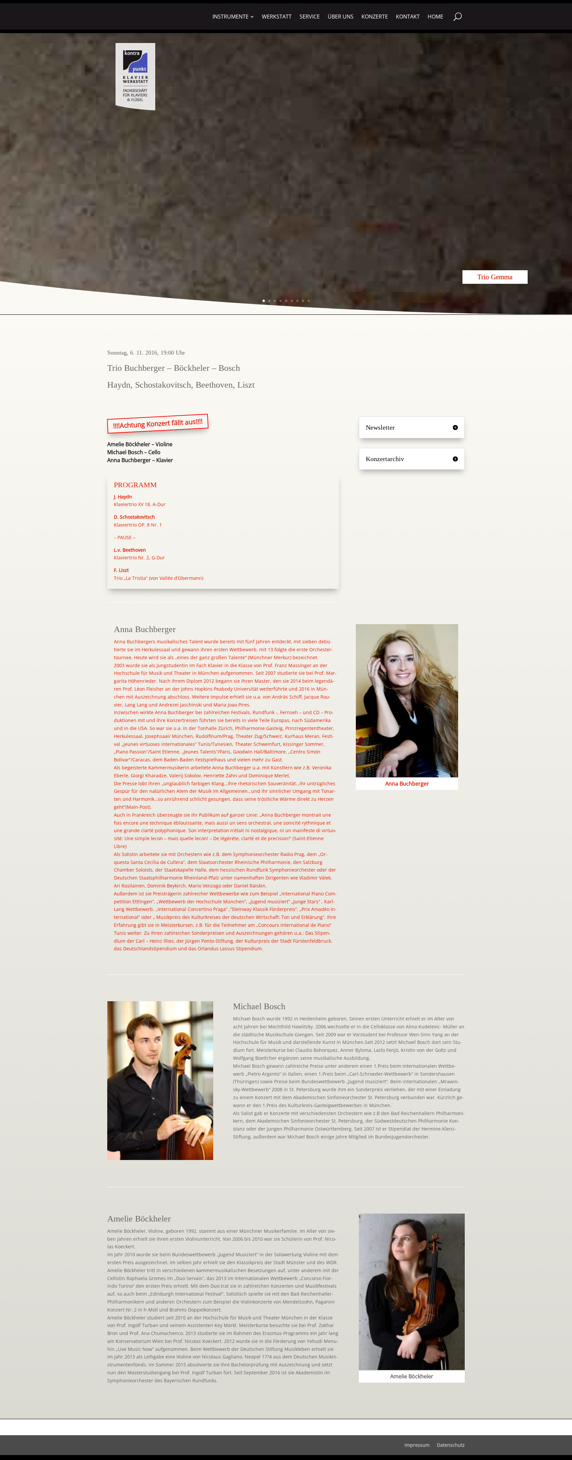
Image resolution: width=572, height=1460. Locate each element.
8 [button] (303, 301)
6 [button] (292, 301)
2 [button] (269, 301)
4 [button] (280, 301)
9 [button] (309, 301)
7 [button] (297, 301)
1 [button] (263, 301)
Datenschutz (451, 1445)
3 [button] (275, 301)
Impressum (417, 1445)
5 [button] (286, 301)
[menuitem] (233, 16)
